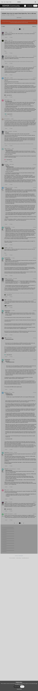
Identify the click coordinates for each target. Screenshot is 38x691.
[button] (1, 5)
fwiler (5, 77)
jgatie (5, 299)
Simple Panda (7, 452)
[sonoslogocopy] (19, 2)
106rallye (6, 32)
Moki (5, 489)
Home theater (15, 8)
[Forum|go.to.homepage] (11, 6)
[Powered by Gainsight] (19, 556)
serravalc (6, 187)
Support (7, 1)
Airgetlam (6, 40)
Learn (5, 1)
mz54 (5, 148)
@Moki (6, 503)
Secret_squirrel (7, 99)
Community (2, 8)
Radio (10, 1)
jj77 (5, 118)
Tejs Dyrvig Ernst (7, 227)
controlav (6, 56)
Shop (2, 1)
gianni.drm (6, 392)
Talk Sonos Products (8, 8)
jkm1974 (6, 513)
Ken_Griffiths (7, 66)
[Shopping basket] (35, 2)
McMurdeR (6, 468)
